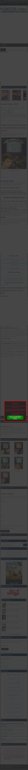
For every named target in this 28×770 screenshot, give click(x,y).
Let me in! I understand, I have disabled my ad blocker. (15, 417)
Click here (9, 413)
